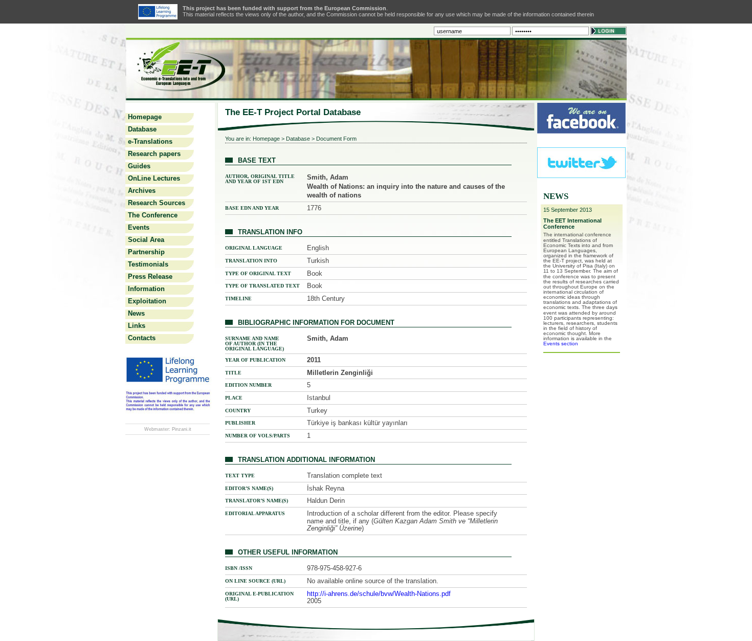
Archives (142, 190)
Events (138, 227)
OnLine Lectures (154, 178)
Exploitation (147, 301)
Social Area (146, 240)
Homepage (145, 117)
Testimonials (148, 264)
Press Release (150, 276)
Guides (139, 166)
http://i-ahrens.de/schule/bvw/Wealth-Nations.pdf (379, 594)
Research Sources (156, 203)
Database (142, 129)
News (136, 313)
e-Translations (150, 141)
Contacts (142, 338)
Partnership (146, 252)
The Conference (153, 215)
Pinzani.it (181, 429)
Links (136, 325)
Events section (560, 343)
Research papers (154, 154)
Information (146, 289)
